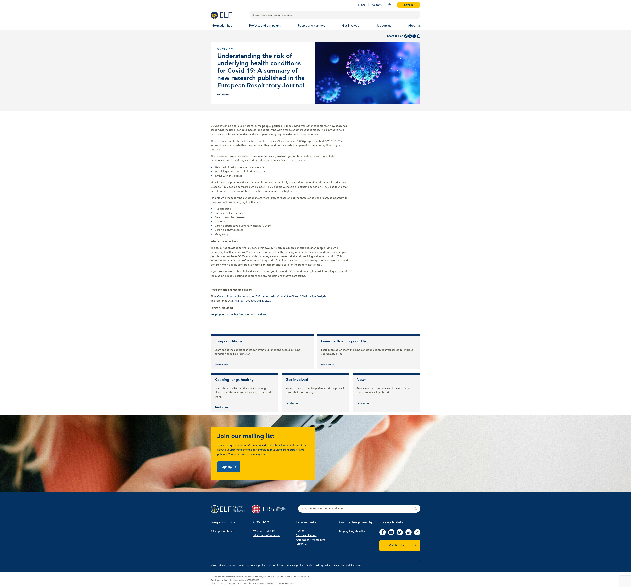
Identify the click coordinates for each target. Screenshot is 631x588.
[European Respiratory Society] (270, 509)
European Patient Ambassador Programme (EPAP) (311, 539)
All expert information (266, 535)
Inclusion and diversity (347, 565)
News (361, 4)
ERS (298, 531)
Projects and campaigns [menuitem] (265, 25)
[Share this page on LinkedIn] (410, 36)
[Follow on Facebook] (382, 534)
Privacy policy (295, 565)
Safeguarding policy (319, 565)
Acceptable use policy (252, 565)
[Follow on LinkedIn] (408, 534)
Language (389, 4)
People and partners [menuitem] (311, 25)
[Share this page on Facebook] (414, 36)
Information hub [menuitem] (221, 25)
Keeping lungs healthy (352, 531)
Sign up (227, 467)
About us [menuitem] (414, 25)
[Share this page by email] (418, 36)
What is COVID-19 (264, 531)
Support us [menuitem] (383, 25)
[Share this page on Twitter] (406, 36)
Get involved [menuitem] (350, 25)
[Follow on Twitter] (400, 534)
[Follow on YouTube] (391, 534)
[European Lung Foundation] (228, 15)
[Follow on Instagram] (417, 534)
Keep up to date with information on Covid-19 (238, 314)
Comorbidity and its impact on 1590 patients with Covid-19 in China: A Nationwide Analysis (271, 296)
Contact (377, 4)
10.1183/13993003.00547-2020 (252, 300)
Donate (408, 4)
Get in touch (397, 545)
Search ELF (359, 509)
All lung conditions (222, 531)
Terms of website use (223, 565)
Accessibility (276, 565)
